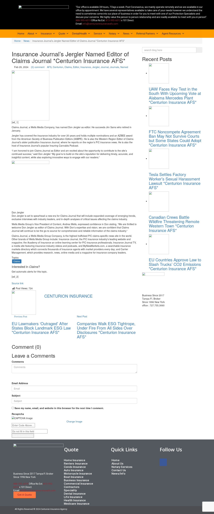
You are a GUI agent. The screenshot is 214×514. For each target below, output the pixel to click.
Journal (105, 67)
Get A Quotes (151, 311)
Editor (76, 67)
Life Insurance (73, 497)
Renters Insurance (76, 463)
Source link (17, 283)
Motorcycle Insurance (78, 473)
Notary (112, 33)
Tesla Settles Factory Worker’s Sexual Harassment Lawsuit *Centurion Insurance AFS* (174, 180)
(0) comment (37, 67)
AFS (49, 67)
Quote (62, 33)
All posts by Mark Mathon (59, 302)
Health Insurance (75, 500)
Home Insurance (74, 460)
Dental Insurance (75, 493)
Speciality (70, 490)
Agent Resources (171, 33)
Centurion (58, 67)
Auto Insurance (73, 470)
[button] (24, 495)
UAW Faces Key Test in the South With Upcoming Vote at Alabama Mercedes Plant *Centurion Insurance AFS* (175, 95)
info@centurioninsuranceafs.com (100, 23)
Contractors (71, 487)
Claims (68, 67)
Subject (16, 395)
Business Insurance (76, 480)
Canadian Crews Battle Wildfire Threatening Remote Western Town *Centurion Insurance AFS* (174, 223)
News (126, 33)
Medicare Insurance (77, 503)
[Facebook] (163, 462)
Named (124, 67)
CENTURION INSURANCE (68, 296)
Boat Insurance (73, 477)
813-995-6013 (113, 20)
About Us (118, 463)
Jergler (95, 67)
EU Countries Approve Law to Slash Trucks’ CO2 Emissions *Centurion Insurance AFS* (175, 264)
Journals (114, 67)
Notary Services (122, 467)
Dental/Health (79, 33)
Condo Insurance (75, 467)
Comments (18, 361)
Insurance (46, 33)
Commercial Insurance (78, 483)
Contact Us (119, 470)
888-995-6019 (83, 20)
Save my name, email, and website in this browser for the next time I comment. (59, 408)
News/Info (118, 473)
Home (21, 33)
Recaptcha (18, 414)
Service (98, 33)
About (31, 33)
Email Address (20, 383)
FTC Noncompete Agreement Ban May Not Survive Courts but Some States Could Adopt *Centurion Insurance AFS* (175, 138)
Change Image (74, 421)
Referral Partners (145, 33)
